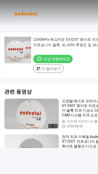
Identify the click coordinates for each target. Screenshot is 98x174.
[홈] (26, 13)
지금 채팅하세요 (57, 59)
